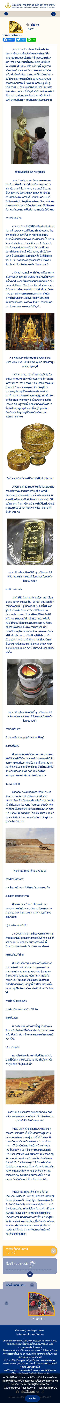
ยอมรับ (32, 1398)
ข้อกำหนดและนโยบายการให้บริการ (30, 1334)
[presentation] (6, 1303)
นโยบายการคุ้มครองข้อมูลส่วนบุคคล (29, 1330)
